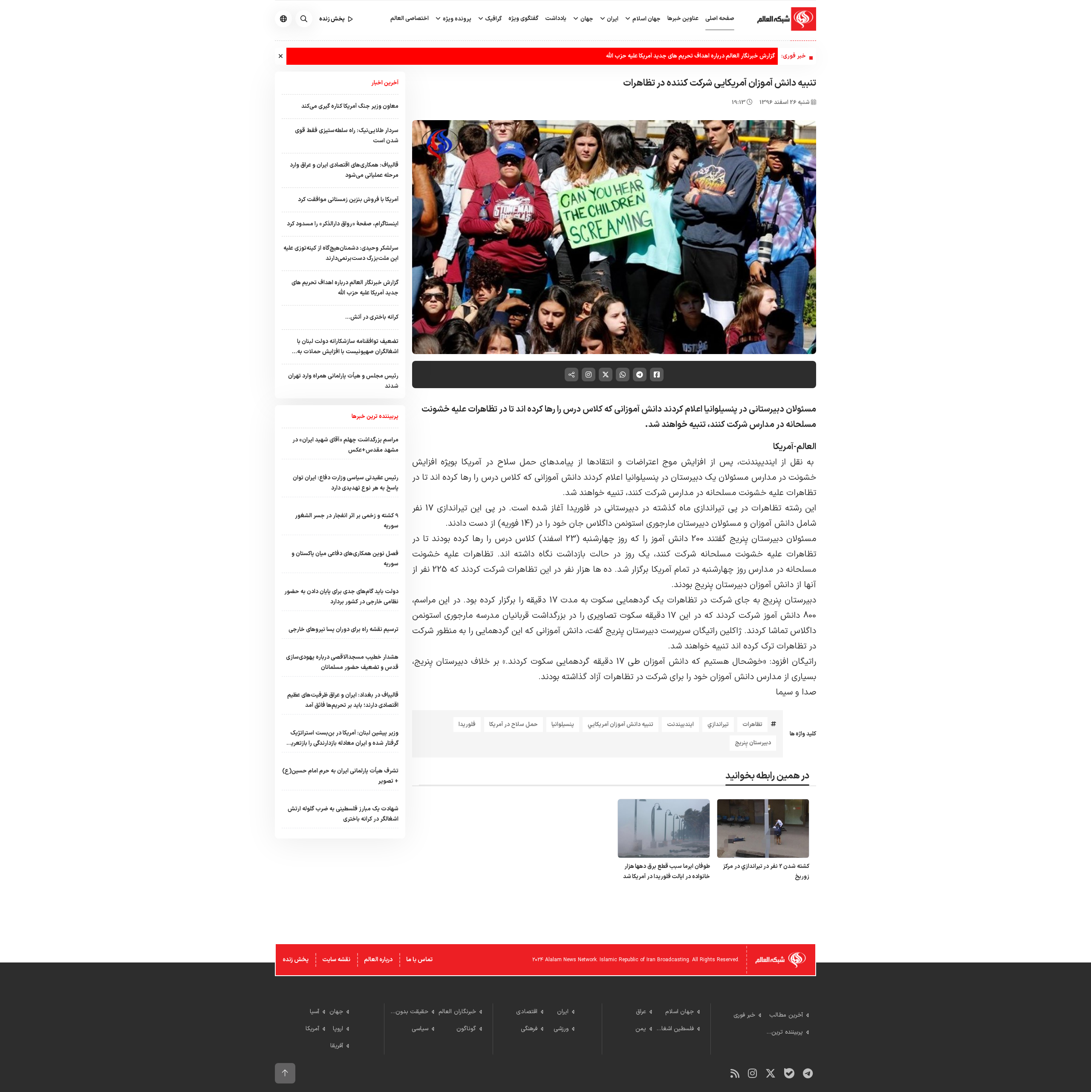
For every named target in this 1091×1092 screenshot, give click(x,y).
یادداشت (555, 18)
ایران (612, 18)
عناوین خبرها (682, 18)
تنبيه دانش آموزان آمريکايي (620, 724)
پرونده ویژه (456, 18)
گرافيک (493, 18)
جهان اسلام (646, 18)
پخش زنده (296, 959)
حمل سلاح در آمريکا (513, 724)
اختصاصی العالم (409, 18)
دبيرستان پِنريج (753, 742)
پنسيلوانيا (562, 724)
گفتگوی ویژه (523, 18)
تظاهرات (752, 724)
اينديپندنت (680, 724)
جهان (586, 18)
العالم (806, 447)
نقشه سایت (336, 959)
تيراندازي (718, 724)
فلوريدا (467, 724)
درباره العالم (378, 959)
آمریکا (783, 447)
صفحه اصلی (719, 18)
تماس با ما (419, 959)
